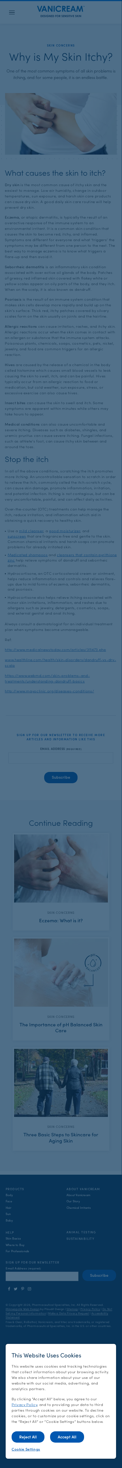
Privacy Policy (24, 1404)
